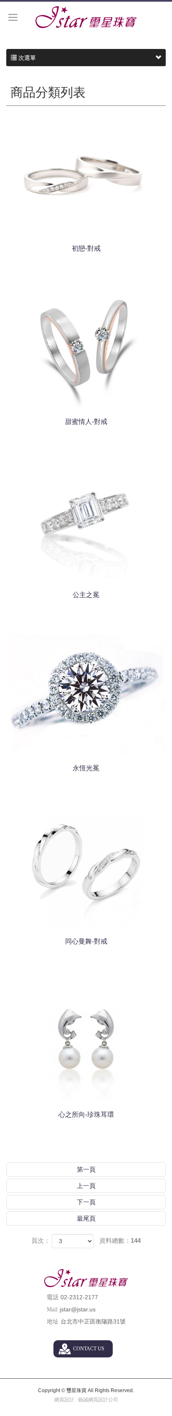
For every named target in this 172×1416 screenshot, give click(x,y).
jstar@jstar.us (78, 1309)
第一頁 (86, 1169)
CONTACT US (88, 1349)
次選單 (26, 57)
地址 (52, 1322)
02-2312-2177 (79, 1297)
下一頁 (86, 1202)
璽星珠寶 (86, 17)
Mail (52, 1309)
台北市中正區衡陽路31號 (93, 1321)
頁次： (40, 1240)
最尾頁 (86, 1218)
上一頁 (86, 1185)
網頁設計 (64, 1400)
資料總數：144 (120, 1240)
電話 (52, 1297)
